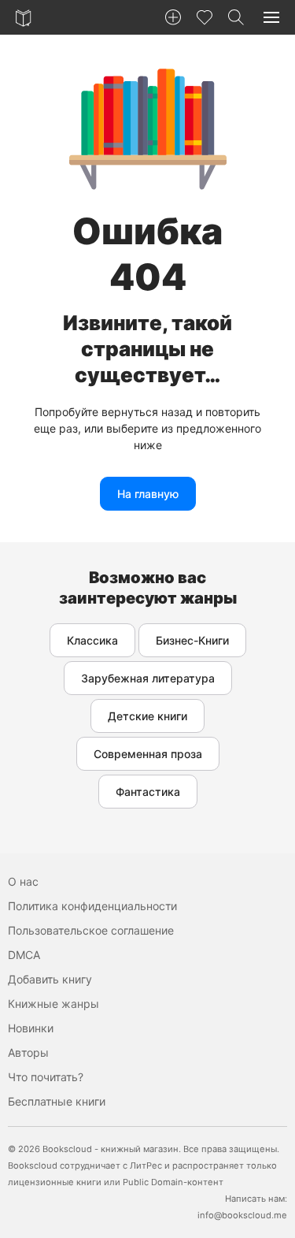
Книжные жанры (53, 1003)
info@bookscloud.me (242, 1215)
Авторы (28, 1052)
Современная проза (148, 753)
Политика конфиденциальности (92, 906)
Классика (92, 640)
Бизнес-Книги (192, 640)
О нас (23, 881)
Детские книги (147, 716)
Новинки (30, 1028)
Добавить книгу (50, 979)
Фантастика (148, 791)
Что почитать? (45, 1077)
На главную (148, 493)
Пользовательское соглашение (91, 930)
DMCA (24, 954)
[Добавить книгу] (173, 17)
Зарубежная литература (148, 678)
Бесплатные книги (56, 1101)
